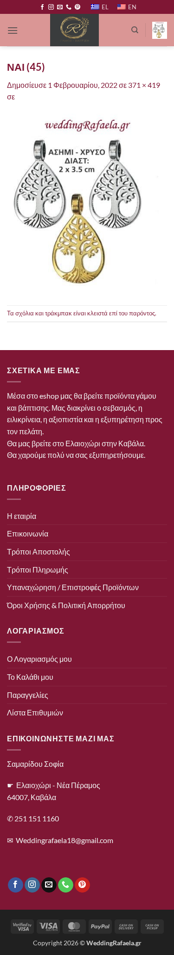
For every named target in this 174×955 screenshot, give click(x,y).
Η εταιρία (21, 515)
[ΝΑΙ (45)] (87, 202)
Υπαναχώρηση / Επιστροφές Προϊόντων (73, 587)
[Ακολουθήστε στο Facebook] (42, 7)
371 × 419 (144, 84)
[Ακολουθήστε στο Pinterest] (77, 7)
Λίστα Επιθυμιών (35, 712)
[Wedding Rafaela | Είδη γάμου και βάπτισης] (74, 30)
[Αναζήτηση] (134, 30)
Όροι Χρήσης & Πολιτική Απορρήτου (66, 605)
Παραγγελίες (27, 694)
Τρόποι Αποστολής (38, 551)
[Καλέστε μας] (68, 7)
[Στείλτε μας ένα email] (60, 7)
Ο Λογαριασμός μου (39, 658)
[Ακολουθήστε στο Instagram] (51, 7)
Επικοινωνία (27, 533)
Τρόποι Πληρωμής (37, 569)
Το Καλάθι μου (30, 676)
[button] (12, 30)
